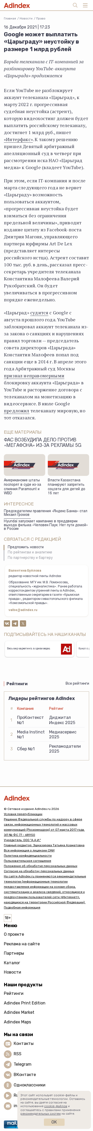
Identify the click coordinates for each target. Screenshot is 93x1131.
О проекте (14, 934)
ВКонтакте (25, 1074)
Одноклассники (29, 1085)
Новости (26, 18)
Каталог (12, 962)
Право (40, 18)
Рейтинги (14, 993)
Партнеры (14, 953)
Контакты (24, 1043)
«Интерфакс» (18, 139)
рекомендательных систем (40, 1113)
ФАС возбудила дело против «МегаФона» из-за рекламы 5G (42, 443)
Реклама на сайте (22, 943)
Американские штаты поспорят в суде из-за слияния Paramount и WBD (22, 487)
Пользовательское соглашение (27, 861)
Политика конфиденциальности (28, 855)
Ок (54, 1122)
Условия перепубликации (23, 814)
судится (39, 312)
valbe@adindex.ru (23, 610)
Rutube (21, 1095)
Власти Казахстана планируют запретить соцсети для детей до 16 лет (66, 487)
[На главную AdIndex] (46, 798)
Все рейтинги (77, 683)
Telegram (23, 1064)
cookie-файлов (55, 1106)
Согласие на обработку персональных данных (39, 871)
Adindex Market (19, 1012)
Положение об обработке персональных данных (40, 866)
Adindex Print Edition (24, 1003)
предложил (16, 410)
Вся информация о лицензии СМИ (29, 850)
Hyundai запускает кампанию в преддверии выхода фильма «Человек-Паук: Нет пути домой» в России (46, 525)
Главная (10, 18)
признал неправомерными (34, 375)
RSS (17, 1053)
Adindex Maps (17, 1021)
